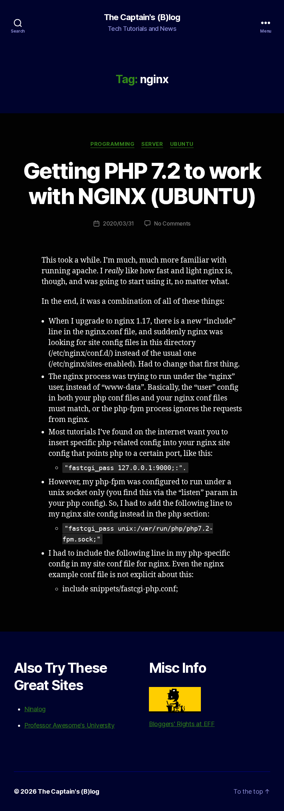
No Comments (172, 223)
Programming (112, 144)
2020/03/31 (118, 223)
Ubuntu (182, 144)
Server (152, 144)
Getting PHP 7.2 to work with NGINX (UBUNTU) (142, 183)
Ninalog (35, 709)
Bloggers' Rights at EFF (182, 724)
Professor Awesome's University (69, 725)
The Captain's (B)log (142, 17)
